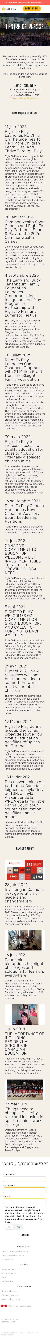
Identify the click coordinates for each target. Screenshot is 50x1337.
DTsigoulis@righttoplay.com (25, 98)
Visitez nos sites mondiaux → (21, 1306)
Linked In (18, 1313)
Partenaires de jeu (9, 1295)
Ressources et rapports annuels (15, 1251)
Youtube (23, 1313)
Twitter (8, 1313)
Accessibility (7, 1259)
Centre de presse (9, 1273)
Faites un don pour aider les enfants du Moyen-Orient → (25, 2)
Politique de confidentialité (27, 1333)
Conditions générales (7, 1334)
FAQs (3, 1277)
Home (9, 8)
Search (19, 8)
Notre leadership (8, 1291)
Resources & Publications (12, 1255)
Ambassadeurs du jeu (10, 1299)
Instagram (13, 1313)
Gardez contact (8, 1269)
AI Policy (38, 1333)
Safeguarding (7, 1281)
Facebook (2, 1313)
